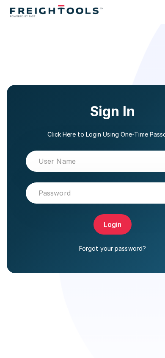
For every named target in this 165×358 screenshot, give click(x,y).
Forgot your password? (112, 248)
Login (113, 224)
